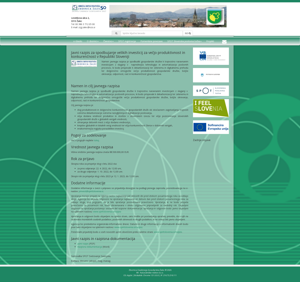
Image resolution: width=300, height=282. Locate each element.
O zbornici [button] (92, 41)
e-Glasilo (77, 41)
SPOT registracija (127, 41)
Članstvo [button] (107, 41)
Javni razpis (83, 243)
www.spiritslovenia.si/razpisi (107, 211)
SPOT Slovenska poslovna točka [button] (183, 41)
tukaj (96, 140)
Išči (187, 33)
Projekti (210, 41)
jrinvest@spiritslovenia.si (91, 191)
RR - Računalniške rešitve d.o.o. (150, 272)
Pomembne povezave (151, 41)
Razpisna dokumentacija (89, 246)
